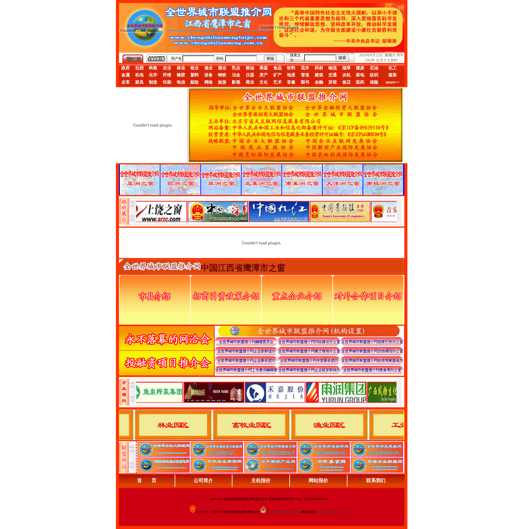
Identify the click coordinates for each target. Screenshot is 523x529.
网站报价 (318, 480)
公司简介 (203, 480)
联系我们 (376, 480)
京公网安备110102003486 (283, 512)
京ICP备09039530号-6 (333, 512)
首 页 (146, 480)
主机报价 (261, 480)
